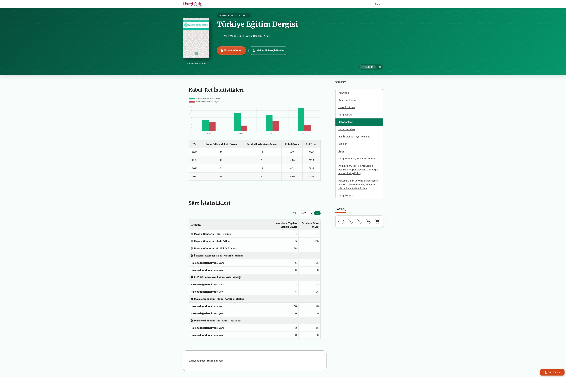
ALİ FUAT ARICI (240, 15)
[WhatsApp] (350, 221)
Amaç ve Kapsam (348, 100)
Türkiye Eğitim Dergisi (257, 24)
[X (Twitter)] (359, 221)
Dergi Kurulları (346, 114)
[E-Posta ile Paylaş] (377, 221)
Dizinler (342, 143)
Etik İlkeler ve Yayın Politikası (354, 136)
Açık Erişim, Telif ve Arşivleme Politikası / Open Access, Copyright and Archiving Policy (358, 169)
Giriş (377, 4)
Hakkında (343, 92)
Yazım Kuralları (346, 129)
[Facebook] (341, 221)
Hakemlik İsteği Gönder (270, 50)
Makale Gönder (233, 50)
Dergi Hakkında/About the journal (356, 158)
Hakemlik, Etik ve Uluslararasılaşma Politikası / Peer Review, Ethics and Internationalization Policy (358, 184)
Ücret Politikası (346, 107)
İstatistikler (346, 122)
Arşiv (341, 151)
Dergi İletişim (345, 195)
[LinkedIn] (368, 221)
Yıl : (295, 213)
